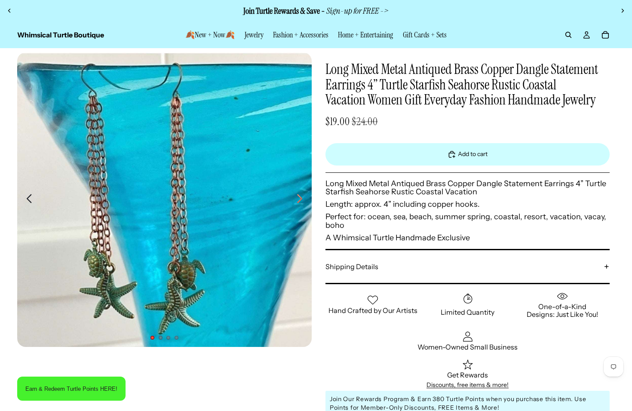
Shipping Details (351, 266)
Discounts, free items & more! (467, 385)
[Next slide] (622, 10)
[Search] (568, 34)
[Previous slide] (9, 10)
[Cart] (605, 34)
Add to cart (473, 154)
